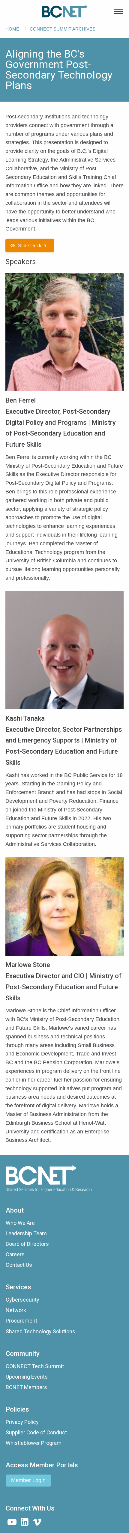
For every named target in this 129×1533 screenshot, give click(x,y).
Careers (15, 1254)
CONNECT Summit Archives (62, 28)
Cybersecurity (22, 1299)
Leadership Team (26, 1233)
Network (16, 1310)
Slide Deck (29, 245)
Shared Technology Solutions (40, 1331)
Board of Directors (27, 1244)
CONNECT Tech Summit (35, 1366)
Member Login (28, 1480)
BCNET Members (26, 1387)
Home (12, 28)
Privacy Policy (22, 1422)
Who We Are (20, 1223)
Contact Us (19, 1265)
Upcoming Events (27, 1377)
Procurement (21, 1320)
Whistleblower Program (34, 1443)
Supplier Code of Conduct (36, 1432)
